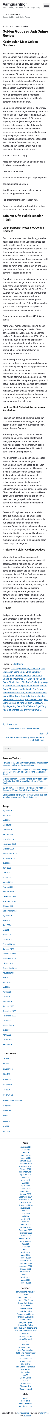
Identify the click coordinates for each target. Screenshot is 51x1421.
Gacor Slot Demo (25, 1300)
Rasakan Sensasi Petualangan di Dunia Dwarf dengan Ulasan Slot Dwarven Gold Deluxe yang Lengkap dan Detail (25, 772)
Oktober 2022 (8, 1021)
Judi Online (25, 1306)
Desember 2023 (9, 954)
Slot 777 (25, 1345)
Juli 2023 (6, 977)
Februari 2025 (9, 887)
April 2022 (7, 1035)
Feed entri (25, 1401)
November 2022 (9, 1016)
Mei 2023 (6, 987)
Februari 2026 (9, 830)
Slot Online (18, 664)
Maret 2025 (8, 882)
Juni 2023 (7, 982)
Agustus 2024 (9, 915)
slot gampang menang (12, 1100)
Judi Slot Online (25, 1311)
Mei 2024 (6, 930)
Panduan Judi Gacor (25, 1314)
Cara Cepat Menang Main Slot (25, 668)
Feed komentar (25, 1403)
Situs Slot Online (25, 1336)
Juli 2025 (6, 863)
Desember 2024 (9, 896)
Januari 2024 (8, 949)
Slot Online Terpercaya (25, 1367)
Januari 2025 (8, 892)
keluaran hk (8, 1058)
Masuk (25, 1398)
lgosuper (6, 1121)
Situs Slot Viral (25, 1339)
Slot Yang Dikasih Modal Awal (29, 703)
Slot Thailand (25, 1372)
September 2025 (10, 853)
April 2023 (7, 992)
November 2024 (9, 901)
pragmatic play (25, 1322)
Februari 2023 (9, 1001)
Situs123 (6, 1074)
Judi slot (6, 1131)
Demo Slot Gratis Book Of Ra (31, 679)
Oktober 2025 (8, 849)
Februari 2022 (9, 1044)
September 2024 (10, 911)
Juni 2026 (7, 815)
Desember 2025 (9, 839)
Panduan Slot (25, 1319)
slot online (7, 1111)
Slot (25, 1342)
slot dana (7, 1079)
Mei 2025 (6, 873)
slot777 (6, 1126)
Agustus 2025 (9, 858)
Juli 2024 (6, 920)
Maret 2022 (8, 1040)
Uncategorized (25, 1389)
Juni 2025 (7, 868)
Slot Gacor (25, 1356)
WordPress (44, 1413)
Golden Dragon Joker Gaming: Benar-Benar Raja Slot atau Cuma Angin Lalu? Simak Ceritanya (25, 796)
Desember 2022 (9, 1011)
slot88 (5, 1116)
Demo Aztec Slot (23, 675)
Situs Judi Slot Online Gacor (25, 1331)
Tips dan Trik (25, 1386)
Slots (25, 1381)
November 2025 (9, 844)
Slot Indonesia (26, 1361)
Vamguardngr (23, 1413)
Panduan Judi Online (25, 1317)
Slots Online (25, 1383)
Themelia (27, 1416)
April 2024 (7, 935)
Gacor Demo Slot (25, 1297)
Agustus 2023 (9, 973)
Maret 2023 (8, 997)
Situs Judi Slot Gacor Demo (25, 1328)
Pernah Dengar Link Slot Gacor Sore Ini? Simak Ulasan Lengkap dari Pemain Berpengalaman (25, 764)
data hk (6, 1064)
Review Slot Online (25, 1325)
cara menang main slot (25, 1292)
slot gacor (7, 1105)
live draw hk (8, 1095)
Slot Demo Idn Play (34, 699)
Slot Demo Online (25, 1350)
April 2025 (7, 877)
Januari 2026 (8, 834)
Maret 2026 (8, 825)
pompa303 (7, 1084)
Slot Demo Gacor (25, 1347)
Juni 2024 (7, 925)
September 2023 (10, 968)
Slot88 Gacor (25, 1378)
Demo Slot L (9, 682)
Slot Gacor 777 (25, 1358)
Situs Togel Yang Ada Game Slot (25, 696)
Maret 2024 (8, 939)
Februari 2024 (9, 944)
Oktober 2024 (8, 906)
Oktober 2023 (8, 963)
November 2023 (9, 959)
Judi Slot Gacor (25, 1308)
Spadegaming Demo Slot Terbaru (19, 706)
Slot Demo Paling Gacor (25, 1353)
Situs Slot (26, 1333)
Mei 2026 (6, 820)
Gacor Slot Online (25, 1303)
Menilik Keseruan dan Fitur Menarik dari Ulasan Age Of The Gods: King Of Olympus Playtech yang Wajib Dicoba (25, 781)
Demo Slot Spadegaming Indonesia (22, 685)
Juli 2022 (6, 1030)
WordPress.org (25, 1406)
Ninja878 (6, 1090)
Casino (25, 1295)
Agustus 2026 (9, 811)
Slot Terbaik (25, 1369)
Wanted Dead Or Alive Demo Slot (27, 710)
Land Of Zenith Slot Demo (30, 689)
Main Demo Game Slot (13, 692)
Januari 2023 (8, 1006)
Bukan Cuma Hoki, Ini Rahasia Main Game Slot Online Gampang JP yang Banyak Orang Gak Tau (25, 789)
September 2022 (10, 1025)
